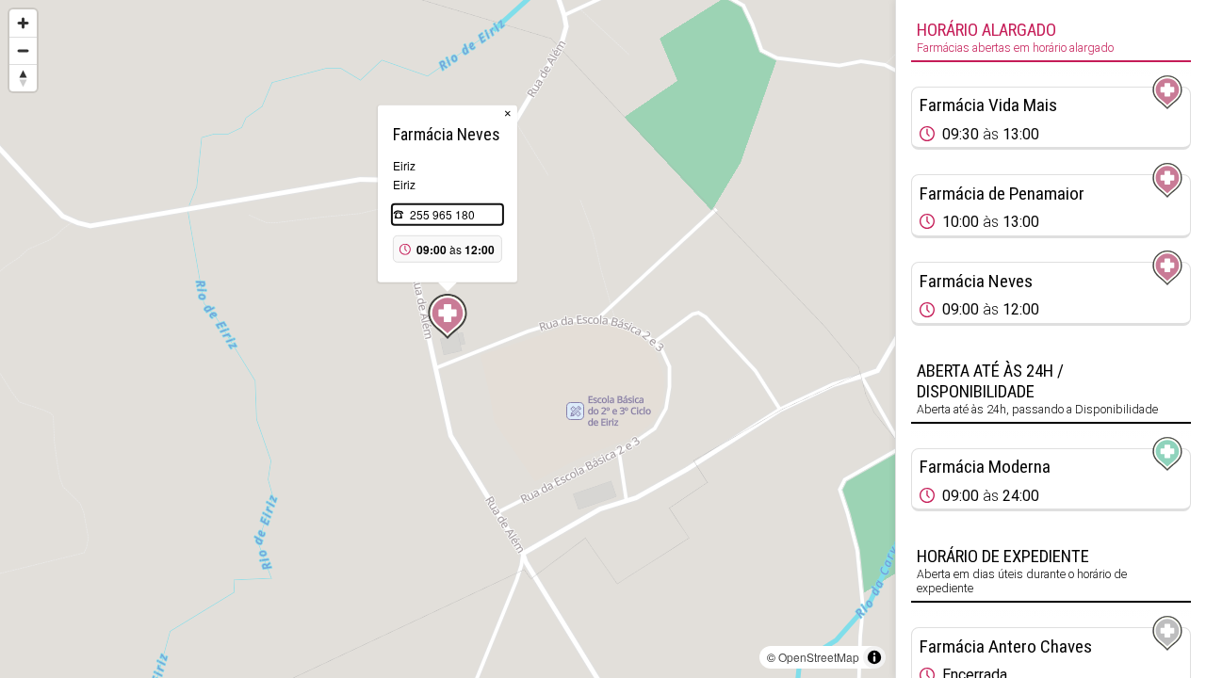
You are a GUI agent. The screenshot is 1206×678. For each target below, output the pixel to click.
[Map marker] (447, 316)
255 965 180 (442, 214)
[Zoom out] (23, 50)
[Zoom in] (23, 23)
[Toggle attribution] (874, 657)
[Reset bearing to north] (23, 77)
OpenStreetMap (818, 657)
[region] (447, 339)
